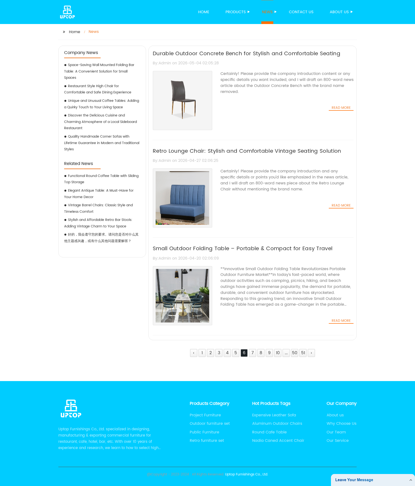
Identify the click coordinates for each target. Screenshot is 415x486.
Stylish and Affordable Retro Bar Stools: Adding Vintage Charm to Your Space (98, 223)
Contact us (301, 12)
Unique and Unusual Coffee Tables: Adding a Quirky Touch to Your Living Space (101, 104)
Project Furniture (205, 415)
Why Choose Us (341, 423)
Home (203, 12)
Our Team (336, 432)
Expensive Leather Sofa (274, 415)
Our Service (338, 440)
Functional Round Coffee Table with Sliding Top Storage (101, 179)
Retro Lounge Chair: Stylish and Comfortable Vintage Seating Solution (247, 151)
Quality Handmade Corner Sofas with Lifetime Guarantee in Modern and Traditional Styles (101, 143)
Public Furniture (204, 432)
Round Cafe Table (269, 432)
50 (294, 353)
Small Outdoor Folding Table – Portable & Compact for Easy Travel (242, 248)
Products (236, 12)
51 (303, 353)
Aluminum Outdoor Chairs (277, 423)
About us (339, 12)
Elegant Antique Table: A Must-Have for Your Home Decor (99, 194)
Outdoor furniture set (210, 423)
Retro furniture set (207, 440)
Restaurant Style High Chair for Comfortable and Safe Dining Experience (97, 89)
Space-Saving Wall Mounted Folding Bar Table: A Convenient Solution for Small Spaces (99, 71)
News (267, 12)
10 (278, 353)
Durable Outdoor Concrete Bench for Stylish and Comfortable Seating (246, 53)
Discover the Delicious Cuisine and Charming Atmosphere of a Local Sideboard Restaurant (100, 122)
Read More (341, 107)
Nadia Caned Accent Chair (278, 440)
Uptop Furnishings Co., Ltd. (246, 474)
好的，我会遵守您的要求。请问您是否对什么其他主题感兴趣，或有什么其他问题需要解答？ (101, 238)
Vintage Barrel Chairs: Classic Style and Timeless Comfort (98, 208)
